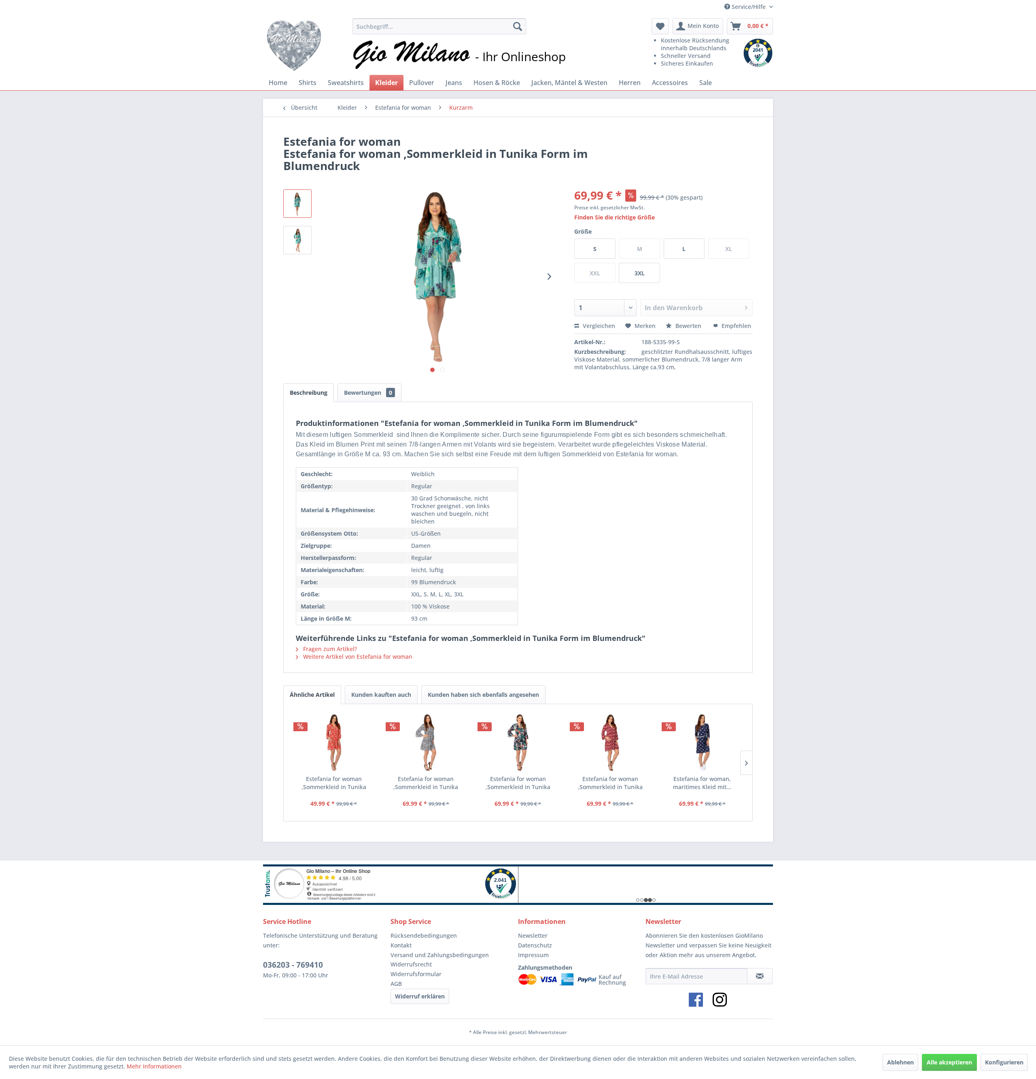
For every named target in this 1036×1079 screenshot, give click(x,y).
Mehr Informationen (154, 1066)
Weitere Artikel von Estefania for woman (356, 656)
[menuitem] (439, 26)
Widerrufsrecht (411, 964)
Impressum (533, 955)
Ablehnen (900, 1062)
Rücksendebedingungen (424, 935)
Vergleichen (598, 326)
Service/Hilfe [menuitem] (748, 7)
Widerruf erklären (420, 996)
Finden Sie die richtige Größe (614, 217)
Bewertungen (368, 392)
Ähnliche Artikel (312, 694)
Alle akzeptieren (949, 1062)
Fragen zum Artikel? (329, 649)
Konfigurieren (1004, 1062)
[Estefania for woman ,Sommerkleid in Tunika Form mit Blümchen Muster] (334, 742)
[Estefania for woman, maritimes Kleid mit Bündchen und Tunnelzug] (702, 742)
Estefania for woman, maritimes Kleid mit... (702, 783)
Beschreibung (308, 392)
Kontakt (401, 945)
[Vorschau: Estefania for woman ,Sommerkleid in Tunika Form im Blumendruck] (297, 203)
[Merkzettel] (660, 26)
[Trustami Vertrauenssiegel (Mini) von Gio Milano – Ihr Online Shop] (758, 53)
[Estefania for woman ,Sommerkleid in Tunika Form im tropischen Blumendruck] (518, 742)
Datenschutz (535, 945)
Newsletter (533, 935)
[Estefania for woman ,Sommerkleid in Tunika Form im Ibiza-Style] (426, 742)
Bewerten (688, 326)
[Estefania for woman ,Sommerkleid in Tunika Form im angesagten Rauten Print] (610, 742)
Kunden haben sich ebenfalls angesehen (483, 694)
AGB (396, 983)
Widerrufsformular (416, 974)
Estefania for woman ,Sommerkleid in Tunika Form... (333, 783)
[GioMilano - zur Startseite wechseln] (294, 44)
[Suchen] (517, 26)
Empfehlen (735, 326)
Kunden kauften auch (381, 694)
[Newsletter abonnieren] (760, 976)
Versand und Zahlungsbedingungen (440, 955)
